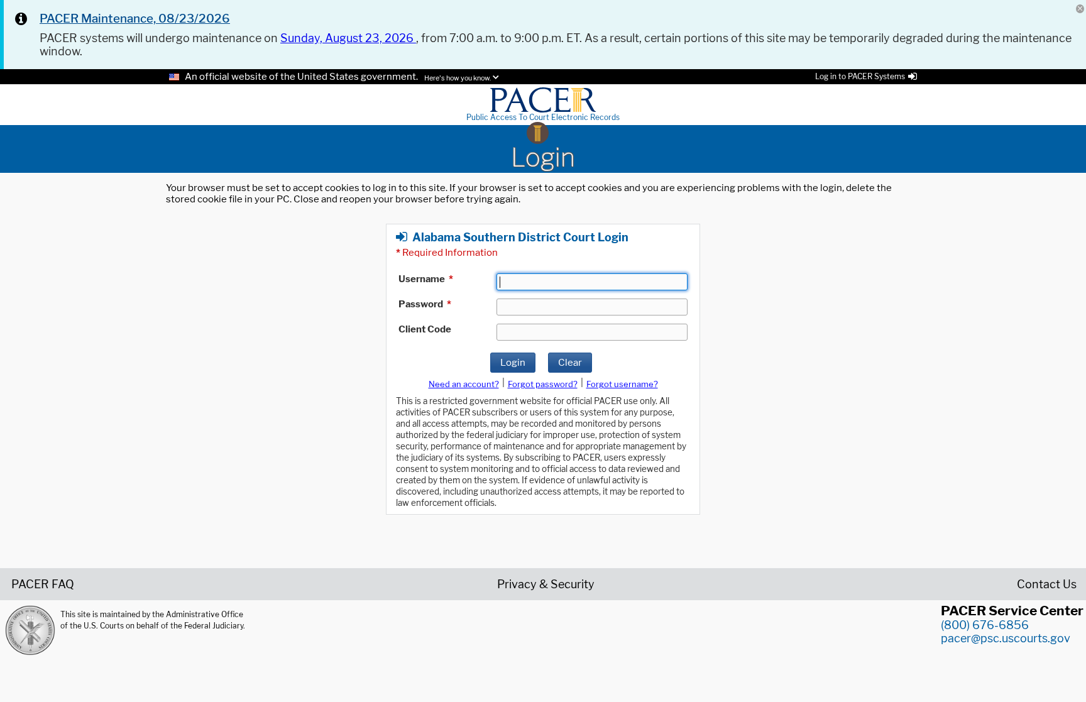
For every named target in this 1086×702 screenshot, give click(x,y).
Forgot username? (622, 384)
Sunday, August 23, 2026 (348, 38)
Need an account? (464, 384)
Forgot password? (543, 384)
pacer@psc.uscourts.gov (1005, 638)
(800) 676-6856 (985, 625)
